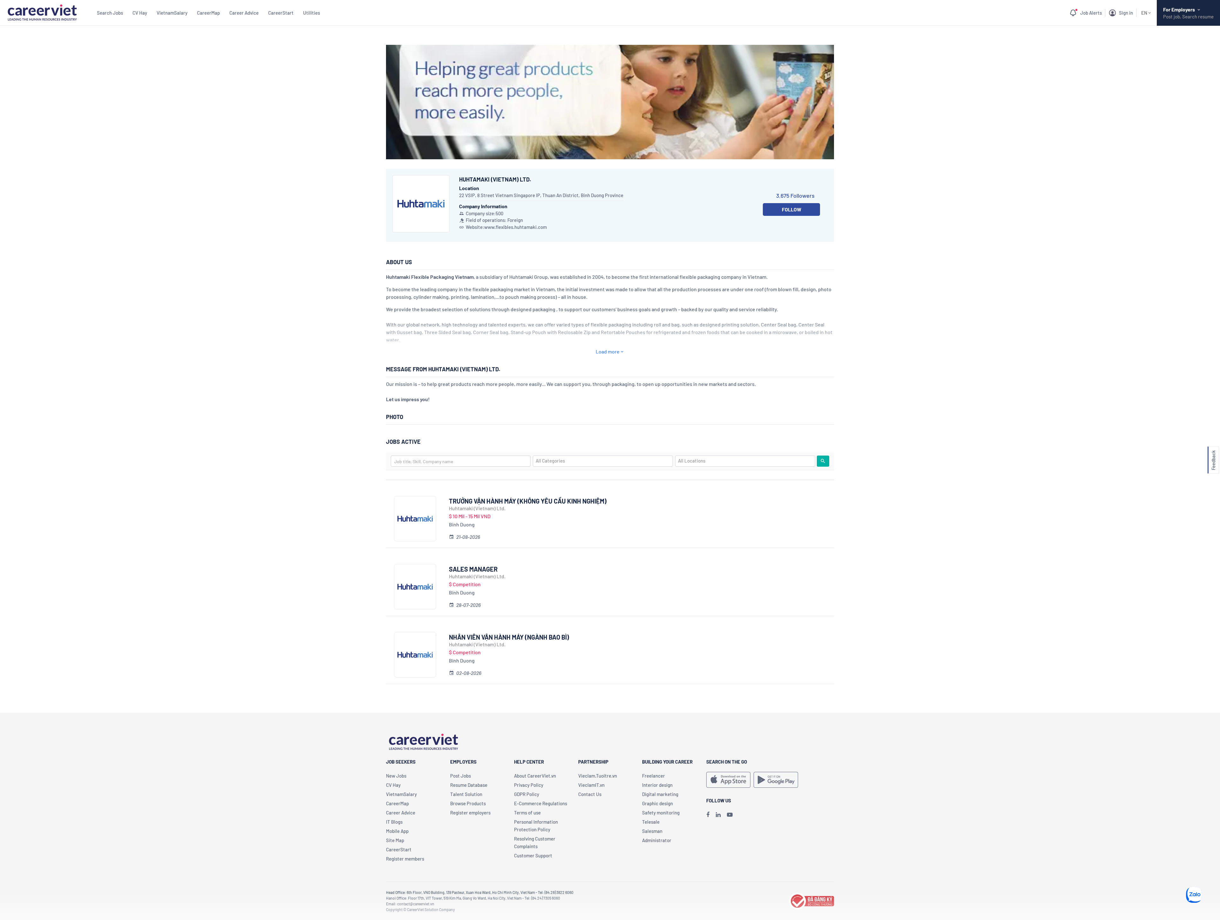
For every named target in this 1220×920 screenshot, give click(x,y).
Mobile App (397, 831)
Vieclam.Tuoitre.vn (597, 776)
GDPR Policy (526, 794)
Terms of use (527, 812)
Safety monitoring (661, 812)
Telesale (651, 822)
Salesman (652, 831)
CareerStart (281, 13)
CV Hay (139, 13)
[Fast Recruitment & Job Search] (42, 12)
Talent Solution (466, 794)
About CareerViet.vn (535, 776)
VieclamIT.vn (591, 785)
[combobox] (461, 461)
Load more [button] (608, 351)
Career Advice (244, 13)
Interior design (657, 785)
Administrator (656, 840)
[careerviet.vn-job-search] (728, 780)
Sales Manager (473, 569)
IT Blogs (394, 822)
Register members (405, 859)
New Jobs (396, 776)
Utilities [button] (311, 13)
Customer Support (533, 855)
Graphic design (657, 803)
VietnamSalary (172, 13)
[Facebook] (707, 814)
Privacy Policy (528, 785)
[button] (1213, 460)
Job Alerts (1091, 13)
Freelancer (653, 776)
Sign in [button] (1126, 13)
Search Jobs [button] (110, 13)
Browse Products (468, 803)
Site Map (395, 840)
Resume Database (468, 785)
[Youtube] (730, 814)
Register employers (470, 812)
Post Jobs (460, 776)
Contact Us (589, 794)
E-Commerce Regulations (540, 803)
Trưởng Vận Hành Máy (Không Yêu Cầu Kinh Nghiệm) (528, 501)
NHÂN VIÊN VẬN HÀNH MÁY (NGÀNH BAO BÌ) (509, 637)
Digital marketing (660, 794)
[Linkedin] (718, 814)
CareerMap (208, 13)
